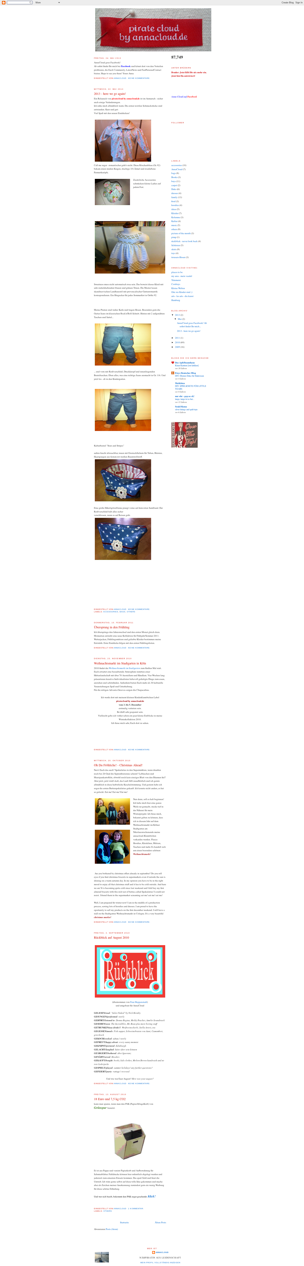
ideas (173, 209)
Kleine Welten (178, 288)
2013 (177, 314)
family (174, 197)
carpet (174, 185)
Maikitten (180, 383)
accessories (110, 612)
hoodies (175, 205)
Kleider (174, 213)
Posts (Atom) (112, 1229)
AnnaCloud (176, 169)
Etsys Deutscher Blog (185, 373)
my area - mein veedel (181, 276)
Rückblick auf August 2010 (111, 937)
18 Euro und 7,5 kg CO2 (110, 1099)
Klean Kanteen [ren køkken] (187, 365)
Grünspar (100, 1107)
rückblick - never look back (184, 241)
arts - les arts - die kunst (182, 296)
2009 (177, 346)
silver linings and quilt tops (186, 409)
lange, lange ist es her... (184, 399)
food (173, 201)
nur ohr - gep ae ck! (184, 396)
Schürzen (175, 245)
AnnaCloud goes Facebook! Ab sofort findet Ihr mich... (192, 324)
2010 (177, 342)
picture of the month (181, 233)
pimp (173, 237)
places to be (177, 272)
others (131, 612)
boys (173, 181)
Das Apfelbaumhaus (185, 362)
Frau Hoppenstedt (138, 1002)
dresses (174, 193)
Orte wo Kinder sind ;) (181, 292)
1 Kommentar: (136, 1209)
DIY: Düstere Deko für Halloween (189, 375)
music (174, 225)
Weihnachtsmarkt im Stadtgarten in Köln (120, 663)
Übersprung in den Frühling (111, 627)
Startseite (124, 1222)
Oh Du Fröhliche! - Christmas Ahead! (118, 765)
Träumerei (176, 280)
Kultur (174, 221)
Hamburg (175, 300)
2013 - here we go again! (110, 93)
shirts (173, 249)
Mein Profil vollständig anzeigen (160, 1263)
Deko (173, 189)
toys (173, 253)
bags (122, 612)
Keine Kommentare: (139, 78)
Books (174, 177)
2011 (177, 337)
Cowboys (175, 284)
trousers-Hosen (178, 257)
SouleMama (181, 406)
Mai (180, 319)
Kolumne (175, 217)
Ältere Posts (160, 1222)
